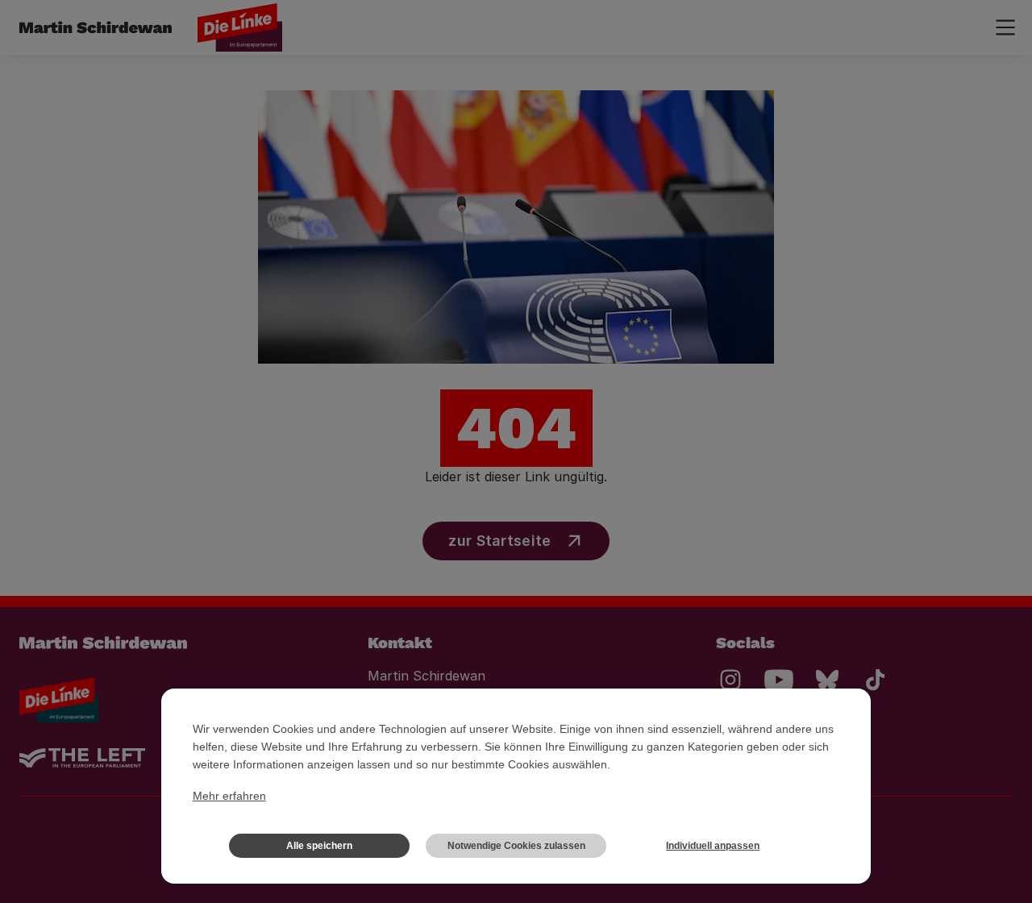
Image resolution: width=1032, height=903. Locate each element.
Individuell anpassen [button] (712, 845)
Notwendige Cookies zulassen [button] (516, 845)
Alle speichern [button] (319, 845)
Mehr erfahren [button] (229, 795)
